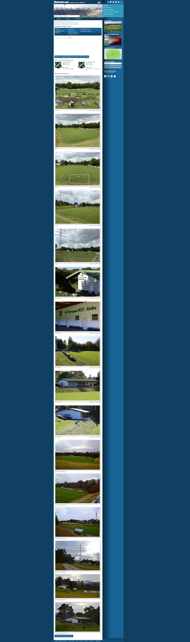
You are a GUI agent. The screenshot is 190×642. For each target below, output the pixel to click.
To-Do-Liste (85, 56)
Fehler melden (71, 640)
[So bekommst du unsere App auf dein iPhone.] (115, 76)
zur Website (65, 67)
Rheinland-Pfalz (65, 24)
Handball (67, 18)
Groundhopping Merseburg (60, 471)
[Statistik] (116, 2)
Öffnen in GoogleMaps (61, 56)
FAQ (77, 640)
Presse (81, 640)
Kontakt (86, 640)
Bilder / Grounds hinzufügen (61, 640)
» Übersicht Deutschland (109, 72)
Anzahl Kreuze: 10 (85, 29)
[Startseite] (61, 3)
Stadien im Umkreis (74, 56)
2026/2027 (113, 40)
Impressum (91, 640)
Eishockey (78, 18)
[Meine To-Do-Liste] (111, 2)
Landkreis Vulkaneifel (74, 24)
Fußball (59, 18)
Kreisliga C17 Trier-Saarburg (72, 22)
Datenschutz (98, 640)
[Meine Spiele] (113, 2)
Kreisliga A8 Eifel (69, 21)
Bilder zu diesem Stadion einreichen (63, 636)
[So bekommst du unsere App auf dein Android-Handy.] (112, 76)
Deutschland (62, 21)
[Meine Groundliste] (108, 2)
